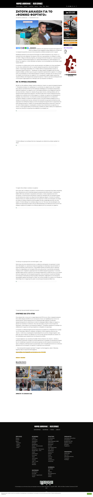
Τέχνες (33, 476)
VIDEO (52, 429)
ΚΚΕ (49, 470)
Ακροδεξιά (50, 468)
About (47, 6)
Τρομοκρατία (51, 459)
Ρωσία (49, 455)
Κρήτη (17, 441)
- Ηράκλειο (18, 442)
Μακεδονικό (51, 450)
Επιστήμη (34, 473)
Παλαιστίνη (50, 452)
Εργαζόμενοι (35, 444)
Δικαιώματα (34, 441)
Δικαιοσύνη (50, 442)
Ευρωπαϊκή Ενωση (52, 447)
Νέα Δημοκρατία (52, 473)
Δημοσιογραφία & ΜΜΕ (53, 441)
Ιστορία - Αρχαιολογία (37, 475)
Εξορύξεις (66, 444)
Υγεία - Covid (35, 461)
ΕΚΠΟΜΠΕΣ (37, 429)
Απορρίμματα (67, 439)
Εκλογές (50, 445)
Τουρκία (50, 458)
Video (40, 6)
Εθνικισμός (50, 444)
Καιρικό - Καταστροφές (37, 445)
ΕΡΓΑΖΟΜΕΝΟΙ (23, 357)
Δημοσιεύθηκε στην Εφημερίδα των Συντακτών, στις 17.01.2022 (31, 352)
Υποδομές (66, 459)
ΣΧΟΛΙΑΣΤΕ (33, 48)
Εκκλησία (34, 442)
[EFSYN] (70, 65)
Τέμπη (33, 456)
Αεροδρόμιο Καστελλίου (69, 438)
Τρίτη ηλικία (35, 458)
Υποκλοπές (50, 461)
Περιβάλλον (67, 445)
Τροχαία (34, 459)
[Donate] (70, 45)
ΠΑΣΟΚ (49, 475)
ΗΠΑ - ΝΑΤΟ (51, 449)
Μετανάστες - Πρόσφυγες (38, 449)
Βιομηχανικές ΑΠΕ (68, 441)
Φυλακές (34, 464)
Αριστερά (50, 439)
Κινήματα (34, 447)
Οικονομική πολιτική (68, 456)
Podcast (26, 6)
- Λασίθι (18, 444)
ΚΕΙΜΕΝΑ (45, 429)
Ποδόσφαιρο (35, 453)
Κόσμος (17, 438)
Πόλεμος (50, 453)
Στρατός (50, 456)
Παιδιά (33, 452)
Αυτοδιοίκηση (51, 438)
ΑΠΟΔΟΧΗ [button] (89, 493)
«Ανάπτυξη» (67, 453)
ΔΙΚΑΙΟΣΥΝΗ (18, 357)
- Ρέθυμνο (18, 445)
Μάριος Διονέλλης (22, 17)
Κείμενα (36, 6)
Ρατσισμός (34, 455)
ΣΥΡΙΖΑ (49, 476)
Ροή (44, 6)
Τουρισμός (66, 458)
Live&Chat (31, 6)
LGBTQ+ (34, 438)
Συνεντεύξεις (19, 6)
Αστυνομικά (34, 439)
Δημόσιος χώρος (68, 442)
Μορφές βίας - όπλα (36, 450)
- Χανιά (17, 447)
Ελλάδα (17, 439)
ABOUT (58, 429)
